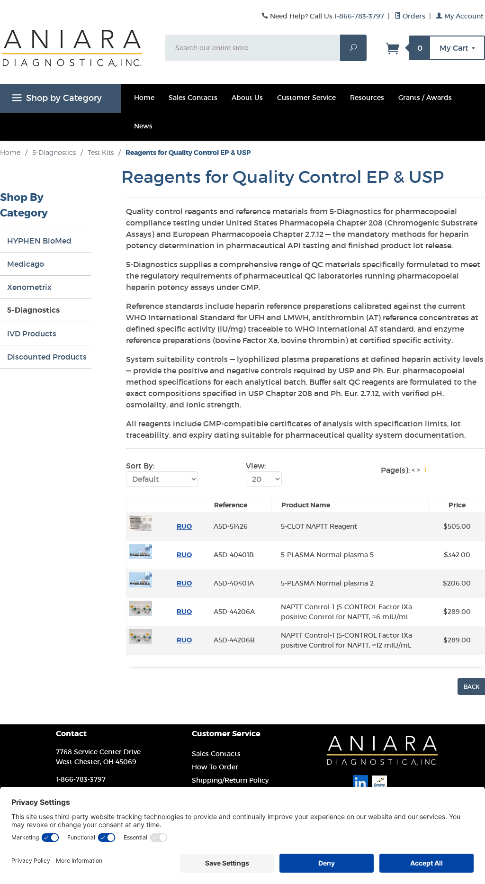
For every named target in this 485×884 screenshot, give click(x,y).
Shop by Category (64, 98)
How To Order (215, 767)
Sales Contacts (193, 97)
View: (256, 465)
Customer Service (306, 97)
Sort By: (140, 465)
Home (144, 97)
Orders (413, 16)
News (143, 126)
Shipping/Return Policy (230, 780)
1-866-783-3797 (359, 16)
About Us (247, 97)
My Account (463, 16)
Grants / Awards (425, 97)
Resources (367, 97)
